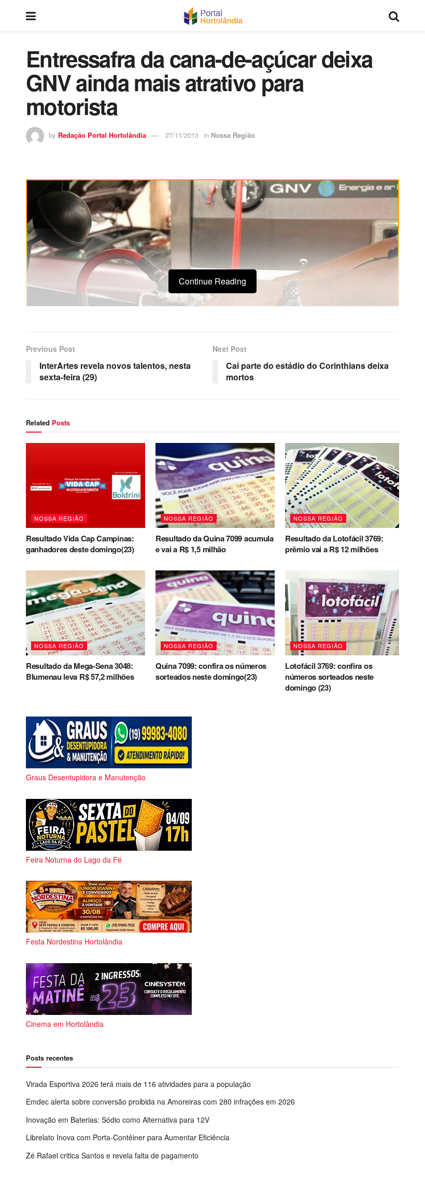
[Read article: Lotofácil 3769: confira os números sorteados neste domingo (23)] (344, 612)
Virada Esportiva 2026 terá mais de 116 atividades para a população (138, 1084)
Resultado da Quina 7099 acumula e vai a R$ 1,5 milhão (214, 544)
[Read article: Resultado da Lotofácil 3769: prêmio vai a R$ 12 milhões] (344, 485)
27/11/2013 (182, 135)
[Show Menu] (31, 15)
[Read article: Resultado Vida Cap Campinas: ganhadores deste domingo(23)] (85, 485)
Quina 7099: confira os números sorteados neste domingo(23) (210, 671)
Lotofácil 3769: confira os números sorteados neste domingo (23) (329, 676)
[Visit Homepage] (212, 15)
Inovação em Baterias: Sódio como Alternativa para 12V (117, 1119)
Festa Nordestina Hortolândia (74, 941)
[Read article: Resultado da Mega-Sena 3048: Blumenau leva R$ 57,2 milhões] (85, 612)
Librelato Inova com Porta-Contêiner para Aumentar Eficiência (128, 1137)
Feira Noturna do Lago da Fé (74, 859)
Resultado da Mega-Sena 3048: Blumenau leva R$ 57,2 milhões (80, 671)
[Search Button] (394, 15)
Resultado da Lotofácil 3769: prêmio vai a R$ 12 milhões (334, 544)
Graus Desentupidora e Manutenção (86, 777)
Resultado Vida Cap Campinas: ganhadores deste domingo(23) (80, 544)
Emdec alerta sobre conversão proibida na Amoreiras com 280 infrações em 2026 (160, 1101)
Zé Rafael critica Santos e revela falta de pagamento (112, 1155)
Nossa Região (233, 135)
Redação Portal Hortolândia (102, 135)
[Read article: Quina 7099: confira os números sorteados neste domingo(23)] (215, 612)
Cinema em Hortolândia (65, 1024)
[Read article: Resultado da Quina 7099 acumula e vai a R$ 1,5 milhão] (215, 485)
